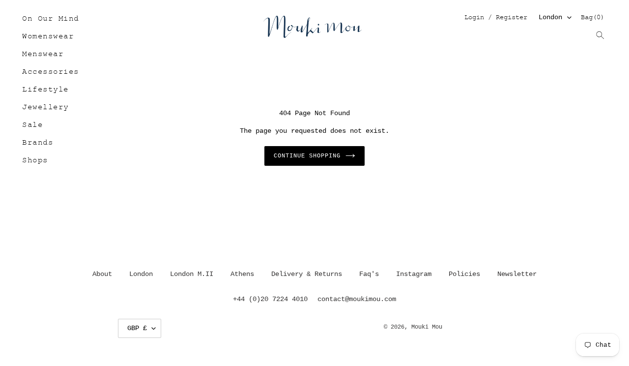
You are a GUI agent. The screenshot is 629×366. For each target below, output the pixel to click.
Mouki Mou (426, 327)
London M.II (191, 274)
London (550, 17)
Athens (242, 274)
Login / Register (495, 18)
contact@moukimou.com (356, 299)
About (102, 274)
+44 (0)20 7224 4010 (270, 299)
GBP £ (137, 328)
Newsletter (517, 274)
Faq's (369, 274)
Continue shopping (307, 155)
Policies (464, 274)
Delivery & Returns (306, 274)
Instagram (413, 274)
